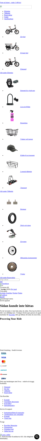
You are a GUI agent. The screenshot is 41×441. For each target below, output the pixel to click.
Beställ (2, 297)
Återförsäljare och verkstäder (13, 414)
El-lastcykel (24, 53)
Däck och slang (25, 225)
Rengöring (23, 123)
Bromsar (23, 209)
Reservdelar (8, 15)
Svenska (3, 293)
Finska (20, 293)
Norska (15, 293)
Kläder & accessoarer (27, 155)
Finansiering (8, 427)
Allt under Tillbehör (6, 191)
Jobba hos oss (8, 431)
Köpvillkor (7, 404)
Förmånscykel (9, 429)
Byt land (14, 289)
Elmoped (23, 69)
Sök (1, 282)
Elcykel (22, 37)
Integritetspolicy (9, 405)
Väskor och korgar (26, 139)
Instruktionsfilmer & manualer (14, 413)
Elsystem (23, 242)
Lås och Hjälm (25, 107)
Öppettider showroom (11, 402)
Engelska (9, 293)
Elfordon (7, 11)
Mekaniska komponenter (28, 258)
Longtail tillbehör (26, 171)
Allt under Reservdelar (7, 278)
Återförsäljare (8, 19)
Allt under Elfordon (6, 73)
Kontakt (7, 400)
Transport (23, 188)
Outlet (6, 17)
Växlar (22, 274)
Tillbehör (7, 13)
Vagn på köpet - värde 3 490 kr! (10, 2)
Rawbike (12, 315)
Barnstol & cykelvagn (27, 91)
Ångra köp (7, 418)
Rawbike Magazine (10, 425)
